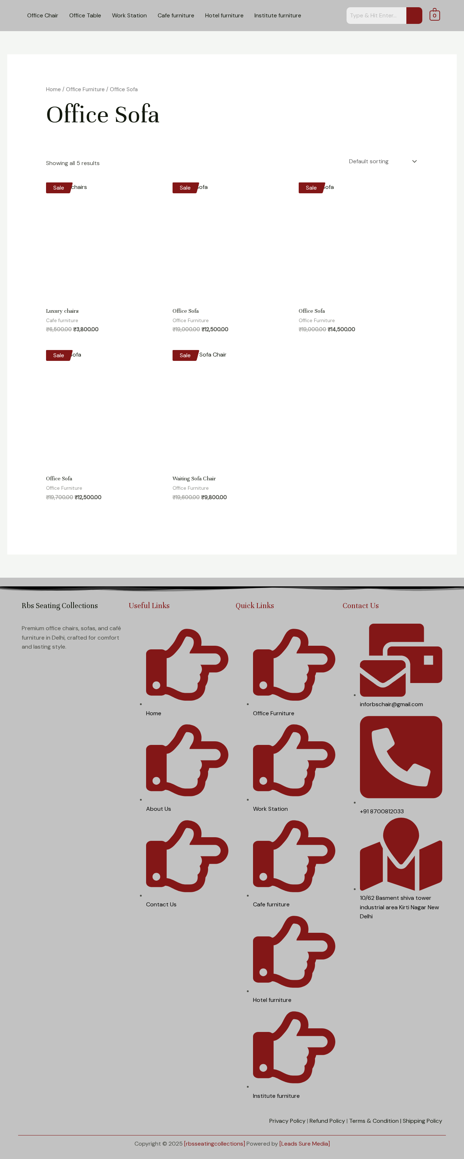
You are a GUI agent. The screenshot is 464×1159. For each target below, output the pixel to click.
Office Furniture (85, 89)
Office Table (85, 15)
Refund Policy (327, 1121)
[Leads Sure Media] (304, 1143)
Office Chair (42, 15)
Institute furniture (277, 15)
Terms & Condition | (375, 1121)
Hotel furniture (224, 15)
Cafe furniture (176, 15)
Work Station (129, 15)
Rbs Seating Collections (60, 605)
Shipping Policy (422, 1121)
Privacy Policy (287, 1121)
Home (53, 89)
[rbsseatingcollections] (214, 1143)
